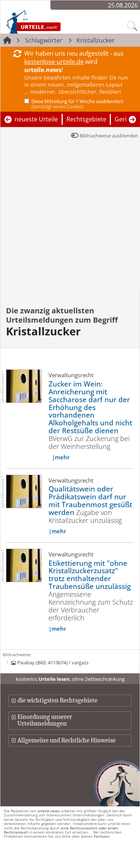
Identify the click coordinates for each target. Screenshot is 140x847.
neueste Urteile (36, 119)
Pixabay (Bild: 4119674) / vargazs (52, 662)
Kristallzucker (96, 40)
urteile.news (48, 810)
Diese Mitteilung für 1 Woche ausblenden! (77, 104)
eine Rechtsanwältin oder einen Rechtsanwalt (61, 830)
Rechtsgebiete (86, 119)
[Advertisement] (70, 218)
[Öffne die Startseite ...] (49, 22)
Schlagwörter (43, 40)
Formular (102, 836)
